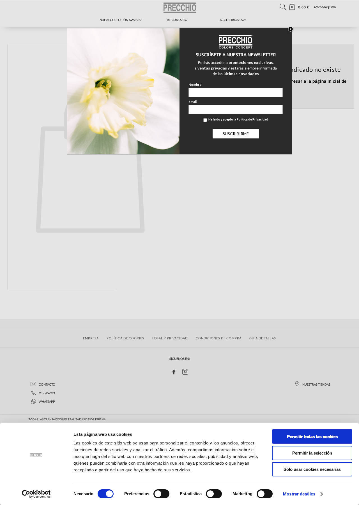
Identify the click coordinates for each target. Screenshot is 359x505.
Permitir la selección (312, 453)
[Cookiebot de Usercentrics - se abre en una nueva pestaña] (36, 494)
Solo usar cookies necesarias (312, 469)
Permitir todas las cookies (312, 436)
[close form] (290, 29)
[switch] (161, 493)
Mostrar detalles (299, 494)
